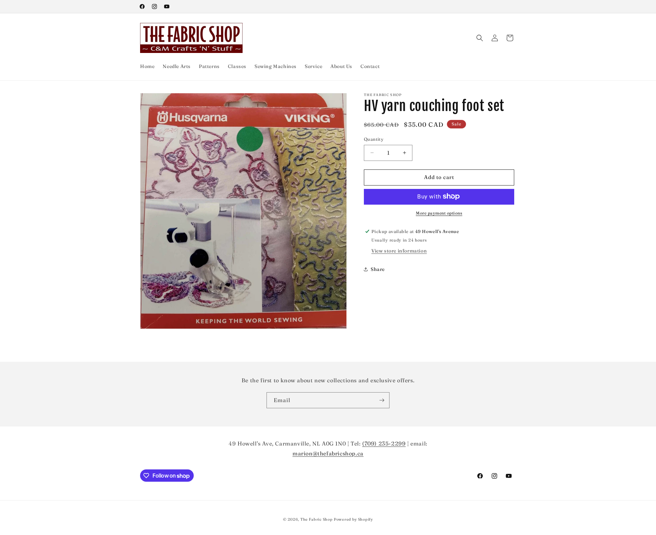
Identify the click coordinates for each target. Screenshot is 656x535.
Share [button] (378, 269)
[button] (479, 37)
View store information (399, 251)
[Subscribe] (381, 400)
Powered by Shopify (353, 519)
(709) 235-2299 (384, 443)
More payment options (439, 212)
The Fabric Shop (316, 519)
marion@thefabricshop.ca (328, 453)
